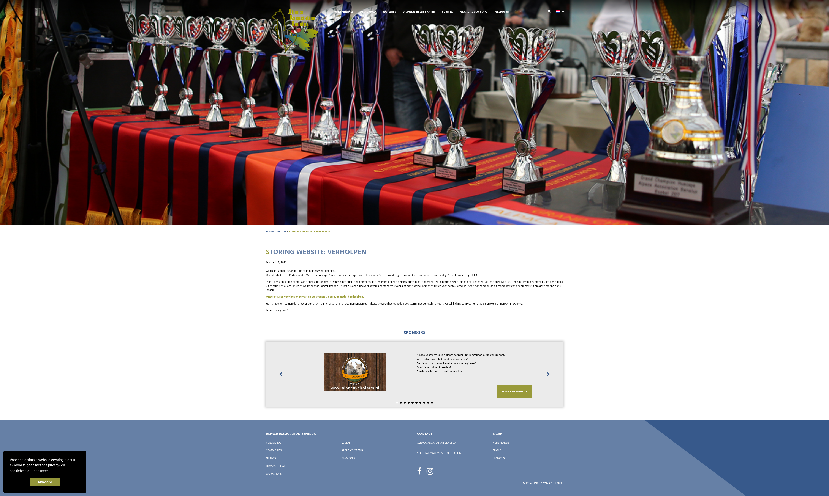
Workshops (274, 474)
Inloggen (501, 11)
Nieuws (281, 231)
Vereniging (343, 11)
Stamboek (348, 458)
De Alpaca (368, 11)
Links (558, 483)
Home (270, 231)
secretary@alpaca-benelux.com (439, 453)
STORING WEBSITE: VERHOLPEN (309, 231)
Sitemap (546, 483)
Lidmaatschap (275, 466)
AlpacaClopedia (473, 11)
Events (447, 11)
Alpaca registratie (419, 11)
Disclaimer (530, 483)
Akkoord (45, 482)
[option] (414, 374)
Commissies (274, 450)
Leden (346, 442)
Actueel (389, 11)
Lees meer (40, 471)
